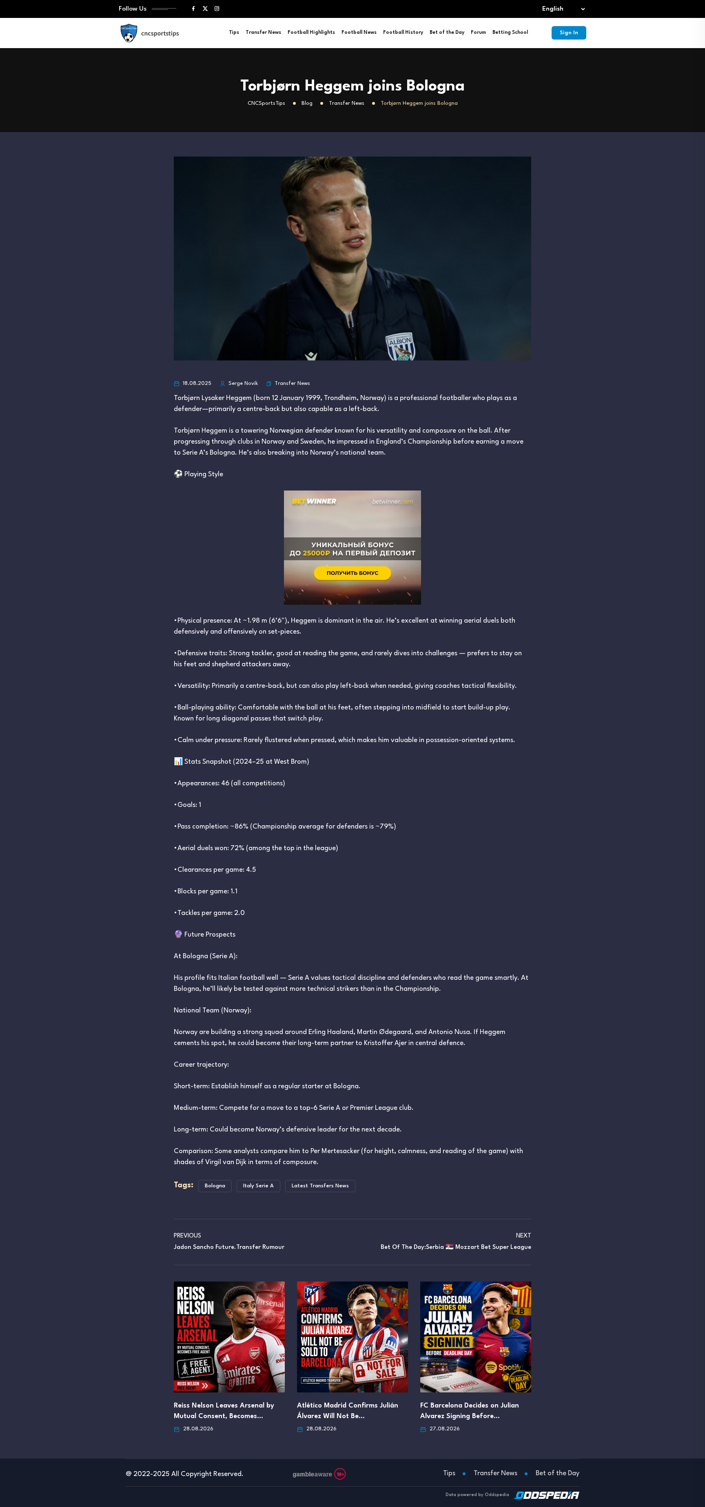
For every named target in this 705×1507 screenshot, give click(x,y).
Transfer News (263, 32)
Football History (403, 32)
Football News (359, 32)
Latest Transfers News (320, 1186)
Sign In (569, 32)
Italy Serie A (258, 1186)
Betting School (510, 32)
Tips (234, 32)
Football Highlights (311, 32)
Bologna (215, 1186)
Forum (478, 32)
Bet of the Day (447, 32)
